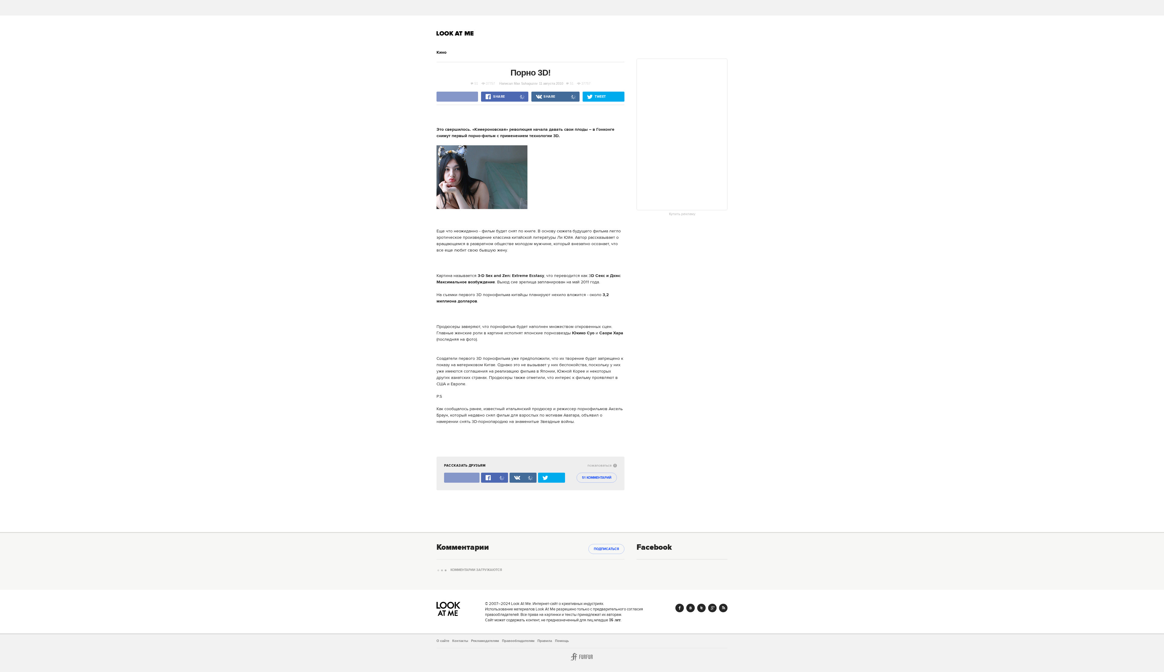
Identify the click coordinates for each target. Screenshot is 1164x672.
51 (476, 83)
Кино (441, 52)
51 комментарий (596, 478)
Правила (544, 641)
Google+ (712, 608)
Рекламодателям (485, 641)
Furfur (582, 657)
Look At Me (455, 33)
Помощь (562, 641)
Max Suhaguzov (526, 83)
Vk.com (690, 608)
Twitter (701, 608)
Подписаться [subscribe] (606, 549)
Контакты (460, 641)
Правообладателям (518, 641)
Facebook (679, 608)
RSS (723, 608)
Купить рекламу (682, 214)
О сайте (442, 641)
